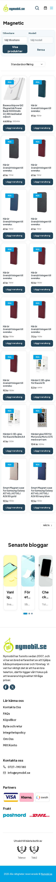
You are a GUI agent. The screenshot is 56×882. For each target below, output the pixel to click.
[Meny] (51, 8)
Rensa (41, 49)
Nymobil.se (46, 874)
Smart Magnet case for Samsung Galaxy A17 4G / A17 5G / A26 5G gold (14, 492)
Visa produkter (15, 49)
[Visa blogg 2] (29, 613)
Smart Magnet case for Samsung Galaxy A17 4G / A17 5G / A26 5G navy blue (42, 492)
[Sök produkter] (37, 8)
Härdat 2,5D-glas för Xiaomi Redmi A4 (14, 435)
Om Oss (8, 739)
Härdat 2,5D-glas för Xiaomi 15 (40, 381)
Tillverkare (8, 33)
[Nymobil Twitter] (12, 686)
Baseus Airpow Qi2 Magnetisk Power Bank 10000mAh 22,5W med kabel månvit (13, 111)
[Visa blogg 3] (32, 613)
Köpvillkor (9, 720)
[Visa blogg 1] (25, 613)
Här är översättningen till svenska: (41, 108)
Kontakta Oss (12, 707)
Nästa (46, 525)
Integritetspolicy (14, 732)
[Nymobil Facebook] (6, 686)
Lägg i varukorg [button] (14, 128)
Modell (32, 33)
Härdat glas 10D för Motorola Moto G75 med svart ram (42, 436)
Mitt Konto (10, 745)
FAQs (6, 713)
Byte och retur (12, 726)
